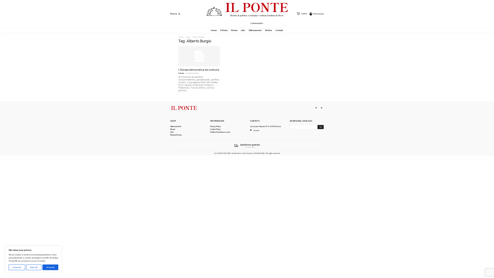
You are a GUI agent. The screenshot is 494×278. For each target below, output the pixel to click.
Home (181, 37)
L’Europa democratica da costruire (198, 69)
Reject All (33, 267)
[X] (321, 108)
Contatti (255, 121)
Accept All (50, 267)
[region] (33, 259)
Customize (17, 267)
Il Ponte (181, 73)
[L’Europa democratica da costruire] (199, 56)
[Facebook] (316, 108)
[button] (175, 14)
